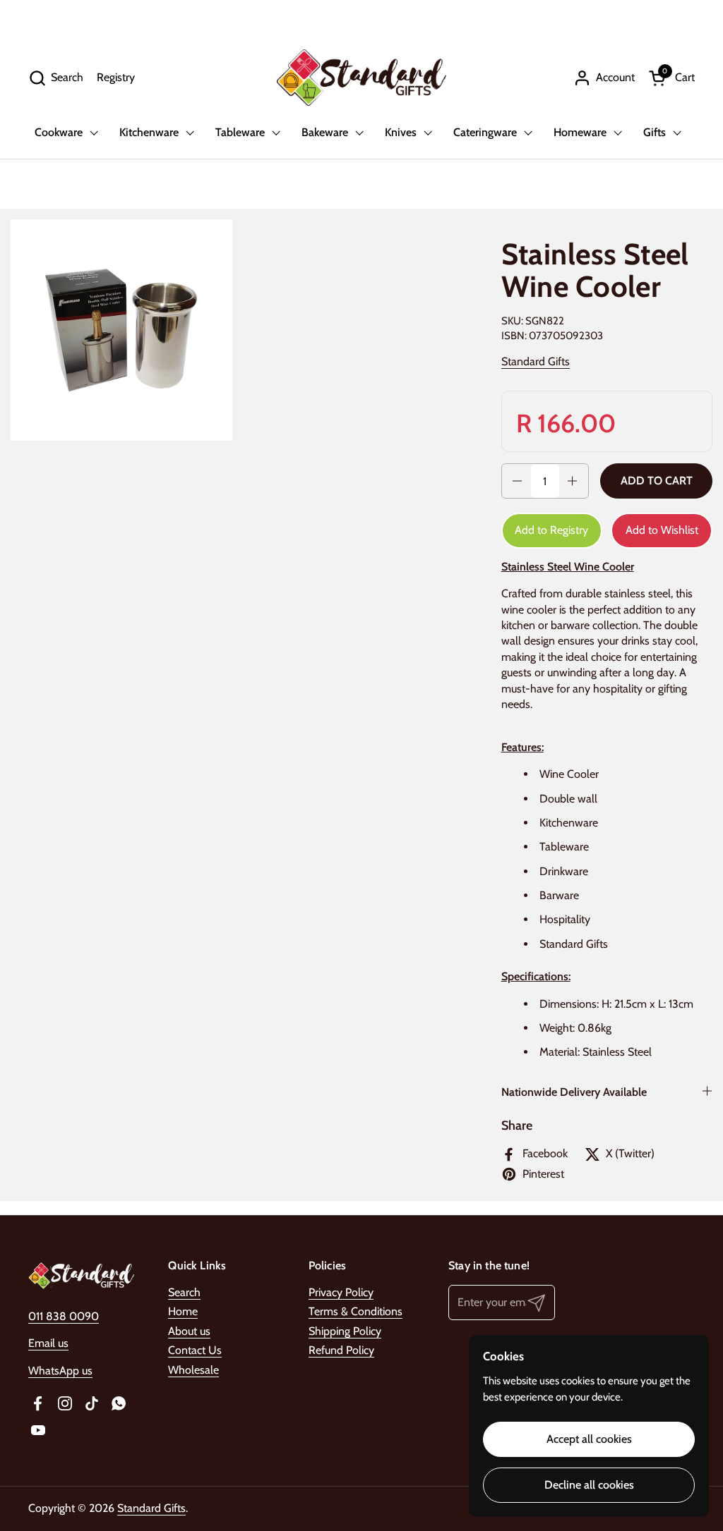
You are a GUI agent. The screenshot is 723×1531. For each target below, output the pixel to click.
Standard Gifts (535, 361)
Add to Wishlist (662, 530)
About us (189, 1331)
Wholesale (193, 1370)
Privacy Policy (341, 1292)
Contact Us (195, 1350)
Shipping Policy (345, 1331)
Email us (48, 1343)
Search (184, 1292)
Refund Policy (341, 1350)
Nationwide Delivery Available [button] (574, 1092)
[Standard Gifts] (361, 77)
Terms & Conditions (355, 1311)
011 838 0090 (63, 1316)
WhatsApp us (60, 1370)
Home (183, 1311)
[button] (55, 78)
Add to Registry (551, 530)
